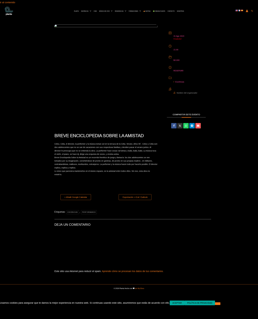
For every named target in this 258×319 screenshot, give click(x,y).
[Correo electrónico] (198, 125)
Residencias (119, 11)
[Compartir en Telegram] (192, 125)
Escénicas (84, 11)
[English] (236, 10)
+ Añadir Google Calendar (75, 197)
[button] (252, 11)
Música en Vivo (104, 11)
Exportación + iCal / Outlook (135, 197)
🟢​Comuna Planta (159, 11)
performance (89, 212)
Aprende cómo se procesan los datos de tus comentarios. (133, 271)
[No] (217, 303)
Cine (95, 11)
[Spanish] (242, 10)
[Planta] (9, 10)
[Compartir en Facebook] (174, 125)
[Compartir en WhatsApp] (186, 125)
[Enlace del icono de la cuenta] (247, 11)
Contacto (171, 11)
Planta (76, 11)
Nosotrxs (180, 11)
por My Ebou (139, 288)
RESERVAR (178, 71)
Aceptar (177, 303)
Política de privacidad (199, 303)
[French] (239, 10)
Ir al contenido (8, 2)
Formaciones (133, 11)
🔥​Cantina (146, 11)
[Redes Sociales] (180, 125)
